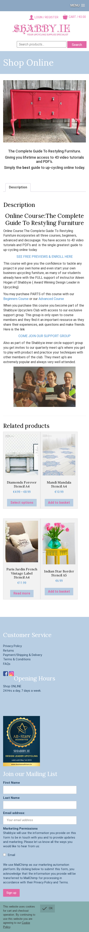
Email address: (14, 813)
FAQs (6, 664)
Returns (8, 650)
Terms (63, 882)
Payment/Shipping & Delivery (22, 655)
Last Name (11, 798)
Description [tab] (18, 187)
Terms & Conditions (17, 659)
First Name (11, 783)
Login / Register (46, 17)
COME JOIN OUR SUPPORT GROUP (44, 336)
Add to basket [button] (59, 503)
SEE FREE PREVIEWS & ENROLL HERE (45, 257)
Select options (21, 503)
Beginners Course (16, 299)
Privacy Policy (12, 646)
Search (77, 45)
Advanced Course (51, 299)
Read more (21, 593)
